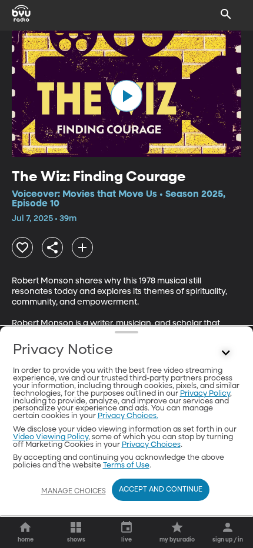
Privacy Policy (205, 393)
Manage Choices (73, 491)
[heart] (22, 247)
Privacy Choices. (128, 416)
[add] (82, 247)
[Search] (226, 14)
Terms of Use (126, 465)
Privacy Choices (151, 445)
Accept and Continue (160, 489)
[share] (52, 247)
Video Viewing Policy (50, 437)
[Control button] (226, 352)
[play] (126, 96)
